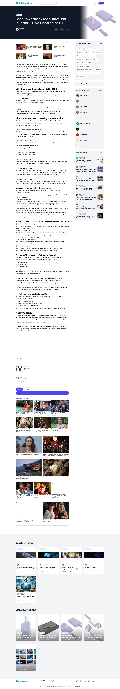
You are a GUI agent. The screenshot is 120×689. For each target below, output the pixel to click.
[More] (67, 29)
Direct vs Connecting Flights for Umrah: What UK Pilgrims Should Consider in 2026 (85, 179)
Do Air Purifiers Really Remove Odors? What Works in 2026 (84, 189)
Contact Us (36, 681)
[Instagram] (89, 681)
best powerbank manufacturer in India (44, 326)
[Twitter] (81, 681)
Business (19, 633)
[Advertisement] (42, 344)
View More (42, 393)
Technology (18, 14)
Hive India (21, 28)
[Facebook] (77, 681)
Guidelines (44, 681)
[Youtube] (85, 681)
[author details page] (17, 29)
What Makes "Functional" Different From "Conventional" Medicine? (86, 198)
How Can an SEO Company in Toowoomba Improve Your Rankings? (84, 217)
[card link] (100, 160)
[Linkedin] (93, 681)
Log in (101, 3)
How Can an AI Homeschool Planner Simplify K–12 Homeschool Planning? (86, 161)
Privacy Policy (52, 681)
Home (74, 3)
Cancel (28, 389)
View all (101, 43)
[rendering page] (24, 3)
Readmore (27, 370)
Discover (81, 3)
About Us (88, 3)
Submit (19, 389)
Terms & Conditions (64, 681)
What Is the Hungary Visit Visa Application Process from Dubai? (85, 207)
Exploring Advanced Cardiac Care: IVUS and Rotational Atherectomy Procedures (86, 170)
